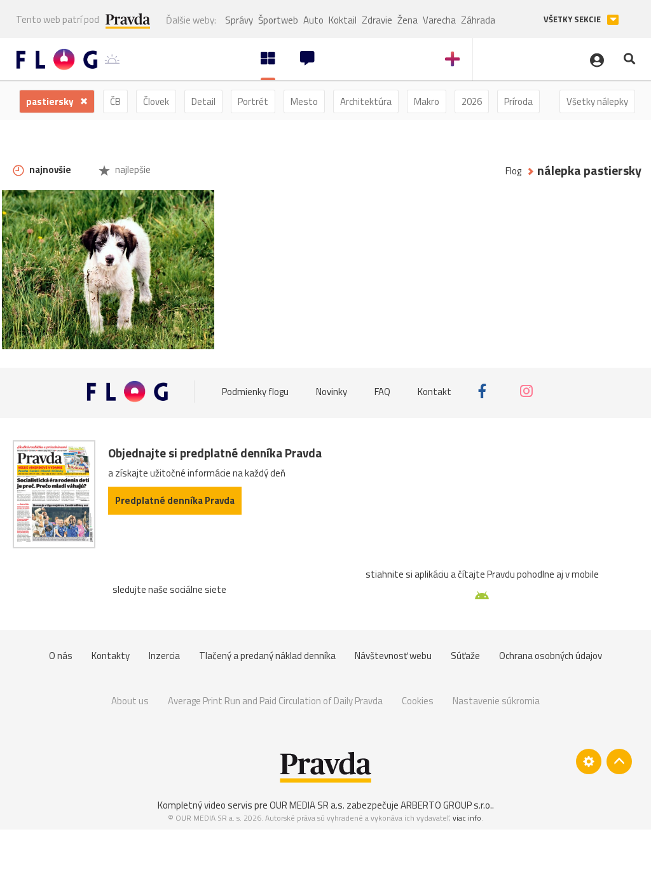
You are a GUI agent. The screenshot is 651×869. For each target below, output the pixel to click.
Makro (426, 101)
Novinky (331, 391)
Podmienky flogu (255, 391)
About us (130, 700)
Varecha (439, 20)
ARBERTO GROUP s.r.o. (446, 805)
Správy (239, 20)
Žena (407, 20)
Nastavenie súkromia (496, 700)
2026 (472, 101)
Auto (313, 20)
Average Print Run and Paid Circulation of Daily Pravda (275, 700)
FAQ (382, 391)
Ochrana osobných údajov (550, 655)
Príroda (518, 101)
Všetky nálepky (597, 101)
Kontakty (111, 655)
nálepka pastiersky (589, 171)
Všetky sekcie (573, 19)
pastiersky (51, 101)
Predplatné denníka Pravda (175, 500)
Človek (156, 101)
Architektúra (366, 101)
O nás (60, 655)
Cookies (418, 700)
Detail (203, 101)
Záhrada (478, 20)
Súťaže (465, 655)
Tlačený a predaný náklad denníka (267, 655)
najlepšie (132, 169)
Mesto (304, 101)
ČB (115, 101)
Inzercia (164, 655)
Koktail (343, 20)
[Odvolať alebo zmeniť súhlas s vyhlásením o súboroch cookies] (588, 761)
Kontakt (434, 391)
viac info (467, 818)
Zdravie (377, 20)
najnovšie (49, 169)
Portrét (253, 101)
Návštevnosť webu (393, 655)
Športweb (278, 20)
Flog (513, 170)
